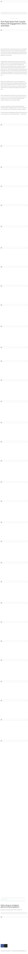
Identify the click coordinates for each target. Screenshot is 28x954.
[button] (14, 13)
